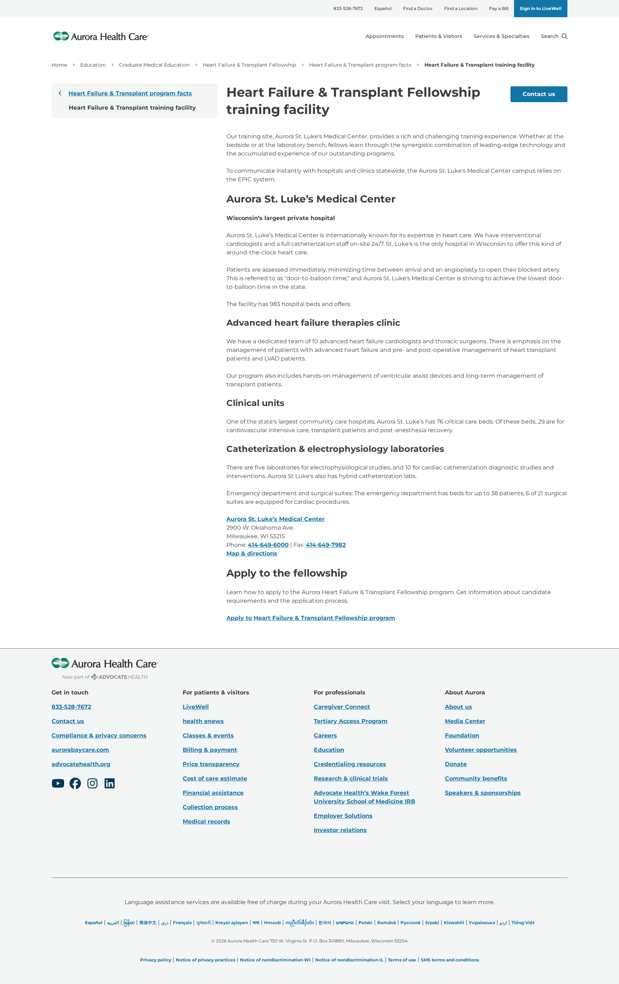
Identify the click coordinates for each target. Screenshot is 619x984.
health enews (203, 721)
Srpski (432, 922)
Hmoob (272, 922)
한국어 (324, 922)
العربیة (113, 922)
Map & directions (251, 553)
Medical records (206, 821)
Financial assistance (213, 792)
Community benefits (476, 778)
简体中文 (148, 922)
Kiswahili (454, 922)
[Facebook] (75, 784)
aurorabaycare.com (80, 749)
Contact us (539, 94)
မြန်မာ (129, 922)
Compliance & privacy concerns (99, 735)
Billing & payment (210, 749)
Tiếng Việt (523, 922)
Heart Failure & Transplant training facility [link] (479, 65)
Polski (366, 922)
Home (59, 65)
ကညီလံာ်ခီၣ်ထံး (299, 922)
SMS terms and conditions (450, 959)
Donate (456, 764)
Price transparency (211, 764)
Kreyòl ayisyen (231, 922)
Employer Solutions (343, 815)
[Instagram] (92, 784)
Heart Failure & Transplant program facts (360, 65)
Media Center (465, 721)
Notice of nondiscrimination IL (349, 959)
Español (383, 8)
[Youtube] (58, 784)
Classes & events (208, 735)
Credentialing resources (350, 764)
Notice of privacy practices (205, 959)
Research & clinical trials (351, 778)
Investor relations (340, 830)
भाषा (256, 922)
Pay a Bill (498, 8)
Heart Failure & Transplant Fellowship (249, 65)
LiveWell (196, 706)
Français (182, 922)
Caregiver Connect (342, 706)
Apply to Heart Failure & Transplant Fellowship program (310, 618)
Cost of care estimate (215, 778)
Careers (325, 735)
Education (93, 65)
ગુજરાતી (203, 922)
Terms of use (402, 959)
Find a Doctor (418, 8)
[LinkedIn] (109, 784)
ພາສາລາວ (345, 922)
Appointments (385, 36)
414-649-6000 (268, 544)
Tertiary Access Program (351, 721)
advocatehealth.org (81, 764)
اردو (503, 922)
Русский (410, 922)
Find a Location (461, 8)
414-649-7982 (326, 544)
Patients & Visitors (438, 36)
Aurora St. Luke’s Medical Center (275, 519)
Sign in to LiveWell (541, 8)
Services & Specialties (501, 36)
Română (386, 922)
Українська (482, 922)
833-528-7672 (348, 8)
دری (164, 922)
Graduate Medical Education (154, 65)
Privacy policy (155, 959)
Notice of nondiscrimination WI (275, 959)
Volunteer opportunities (481, 749)
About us (458, 706)
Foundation (462, 735)
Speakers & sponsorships (483, 792)
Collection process (210, 807)
